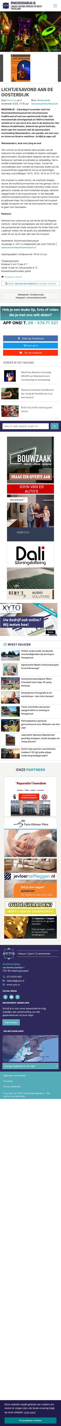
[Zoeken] (54, 426)
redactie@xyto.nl (15, 980)
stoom (18, 276)
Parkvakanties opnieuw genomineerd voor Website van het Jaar (40, 724)
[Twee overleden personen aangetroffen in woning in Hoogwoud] (10, 711)
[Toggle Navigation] (55, 5)
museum (9, 276)
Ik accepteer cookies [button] (31, 1420)
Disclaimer (8, 1081)
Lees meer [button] (30, 1412)
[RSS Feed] (18, 997)
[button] (1, 68)
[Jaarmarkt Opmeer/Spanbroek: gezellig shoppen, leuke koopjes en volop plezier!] (10, 739)
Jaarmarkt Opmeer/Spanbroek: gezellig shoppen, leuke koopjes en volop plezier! (40, 738)
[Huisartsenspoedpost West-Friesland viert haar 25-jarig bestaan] (10, 683)
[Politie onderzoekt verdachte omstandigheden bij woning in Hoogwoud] (10, 655)
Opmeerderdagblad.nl (23, 3)
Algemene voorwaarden (14, 1075)
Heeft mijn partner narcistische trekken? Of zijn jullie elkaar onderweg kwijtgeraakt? (38, 752)
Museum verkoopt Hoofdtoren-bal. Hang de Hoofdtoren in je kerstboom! (38, 393)
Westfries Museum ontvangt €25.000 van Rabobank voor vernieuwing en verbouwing (36, 376)
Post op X (32, 345)
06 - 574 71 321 (43, 322)
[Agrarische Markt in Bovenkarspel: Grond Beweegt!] (10, 669)
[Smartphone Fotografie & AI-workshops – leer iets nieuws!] (10, 697)
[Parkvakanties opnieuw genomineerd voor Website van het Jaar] (10, 725)
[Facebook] (6, 997)
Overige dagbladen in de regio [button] (19, 1066)
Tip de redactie (33, 352)
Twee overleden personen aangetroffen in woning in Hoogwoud (35, 710)
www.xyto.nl (13, 984)
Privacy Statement (12, 1086)
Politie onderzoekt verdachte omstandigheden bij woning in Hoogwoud (37, 654)
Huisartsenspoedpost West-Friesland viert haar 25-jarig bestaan (37, 682)
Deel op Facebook (33, 338)
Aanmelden (11, 1022)
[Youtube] (12, 997)
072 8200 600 (14, 976)
